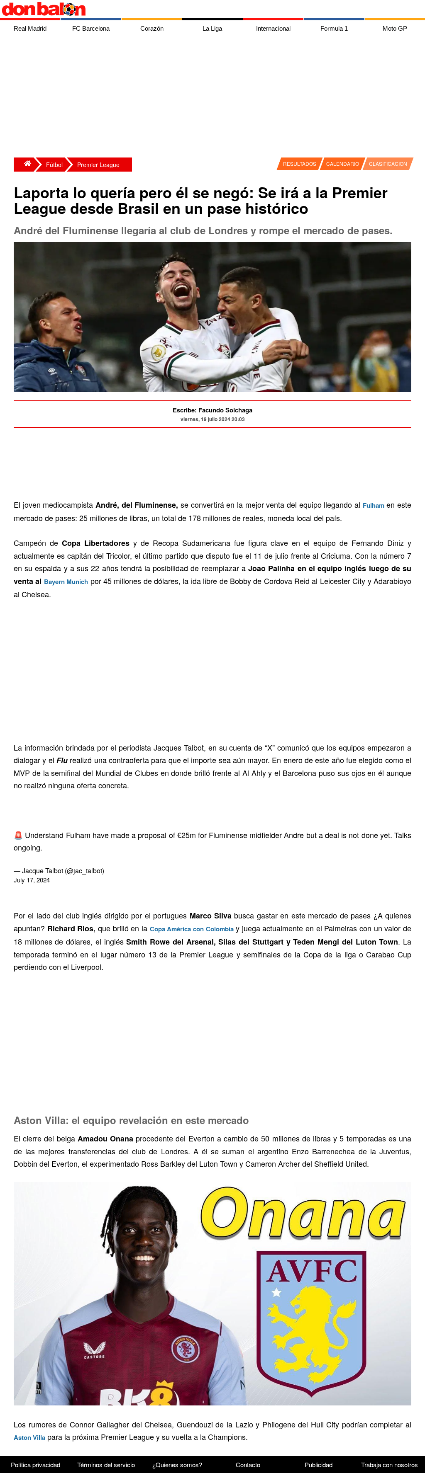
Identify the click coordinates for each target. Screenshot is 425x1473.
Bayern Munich (66, 581)
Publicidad (318, 1464)
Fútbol (54, 164)
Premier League (98, 164)
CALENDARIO (342, 163)
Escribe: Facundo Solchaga (212, 409)
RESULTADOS (299, 163)
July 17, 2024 (32, 879)
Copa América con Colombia (192, 928)
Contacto (248, 1464)
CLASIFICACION (388, 163)
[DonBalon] (24, 164)
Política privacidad (35, 1464)
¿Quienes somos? (177, 1464)
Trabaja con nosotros (389, 1464)
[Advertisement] (214, 97)
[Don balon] (203, 9)
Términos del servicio (106, 1464)
